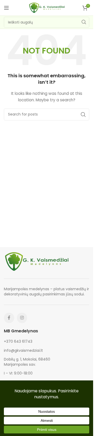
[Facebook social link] (9, 318)
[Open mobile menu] (6, 8)
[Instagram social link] (22, 318)
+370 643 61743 (18, 341)
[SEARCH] (83, 22)
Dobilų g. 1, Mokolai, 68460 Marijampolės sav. (27, 362)
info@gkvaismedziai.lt (23, 350)
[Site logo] (46, 7)
